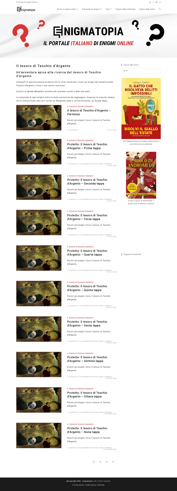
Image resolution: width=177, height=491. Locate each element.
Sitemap (101, 485)
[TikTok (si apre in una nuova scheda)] (159, 2)
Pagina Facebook (132, 254)
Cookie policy (90, 485)
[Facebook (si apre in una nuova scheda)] (150, 2)
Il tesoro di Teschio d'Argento (80, 106)
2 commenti (73, 130)
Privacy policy (78, 485)
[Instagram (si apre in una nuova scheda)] (153, 2)
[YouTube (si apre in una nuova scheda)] (156, 2)
